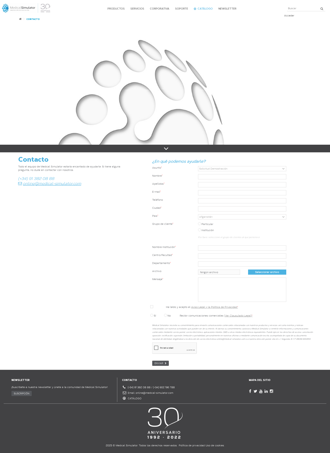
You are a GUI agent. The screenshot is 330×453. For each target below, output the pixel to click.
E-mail (156, 191)
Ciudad (156, 207)
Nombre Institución (163, 247)
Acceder (289, 15)
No (169, 315)
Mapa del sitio (259, 380)
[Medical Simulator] (26, 7)
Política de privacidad (192, 445)
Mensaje (157, 279)
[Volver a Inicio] (20, 20)
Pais (154, 216)
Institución (207, 230)
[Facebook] (250, 391)
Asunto (156, 167)
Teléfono (157, 199)
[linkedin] (266, 391)
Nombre (157, 175)
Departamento (161, 263)
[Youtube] (261, 391)
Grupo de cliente (162, 224)
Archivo (156, 271)
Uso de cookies (214, 445)
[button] (115, 8)
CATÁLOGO (135, 398)
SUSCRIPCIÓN (21, 393)
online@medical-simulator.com (154, 393)
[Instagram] (271, 391)
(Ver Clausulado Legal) (238, 315)
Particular (207, 224)
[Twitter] (255, 391)
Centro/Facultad (162, 255)
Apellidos (158, 183)
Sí (155, 315)
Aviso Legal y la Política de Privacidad (214, 307)
